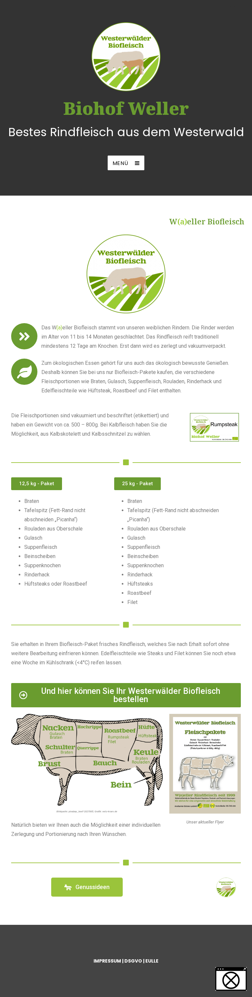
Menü (120, 163)
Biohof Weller (126, 108)
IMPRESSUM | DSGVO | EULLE (126, 961)
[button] (231, 979)
